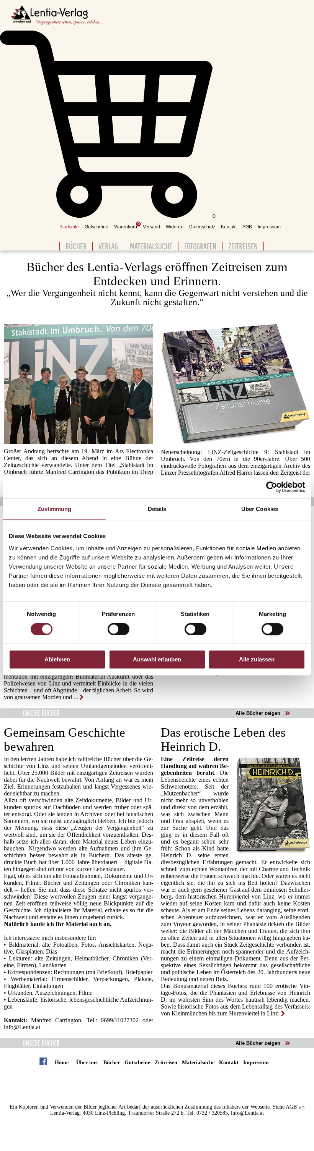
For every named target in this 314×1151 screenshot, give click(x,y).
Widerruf (174, 227)
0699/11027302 (120, 1020)
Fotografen (200, 246)
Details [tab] (157, 509)
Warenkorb (125, 227)
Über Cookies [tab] (259, 509)
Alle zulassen (257, 659)
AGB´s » (295, 1107)
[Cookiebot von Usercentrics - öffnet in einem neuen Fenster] (271, 487)
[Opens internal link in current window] (79, 697)
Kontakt (229, 227)
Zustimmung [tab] (55, 509)
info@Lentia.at (22, 1027)
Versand (151, 227)
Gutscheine (96, 227)
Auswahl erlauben (157, 659)
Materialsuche (151, 246)
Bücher (76, 246)
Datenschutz (202, 227)
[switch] (118, 629)
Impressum (269, 227)
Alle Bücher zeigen (258, 713)
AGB (247, 227)
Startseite (69, 227)
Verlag (108, 246)
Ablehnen (57, 659)
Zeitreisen (243, 246)
